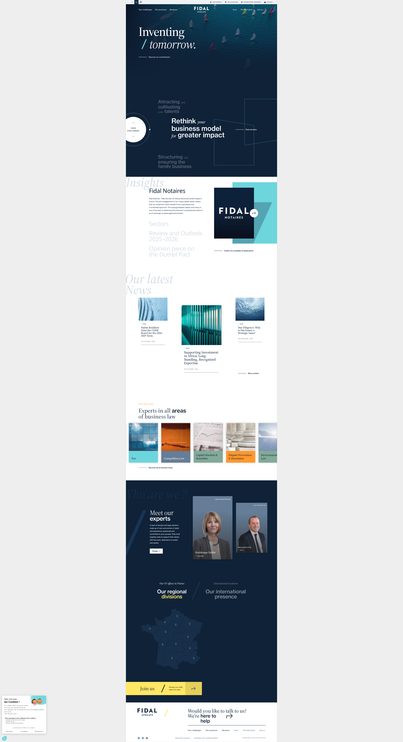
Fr (132, 2)
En (136, 2)
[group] (135, 443)
